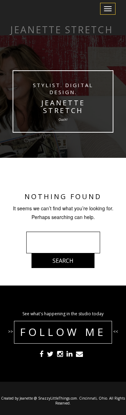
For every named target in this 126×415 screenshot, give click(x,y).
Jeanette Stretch (63, 106)
